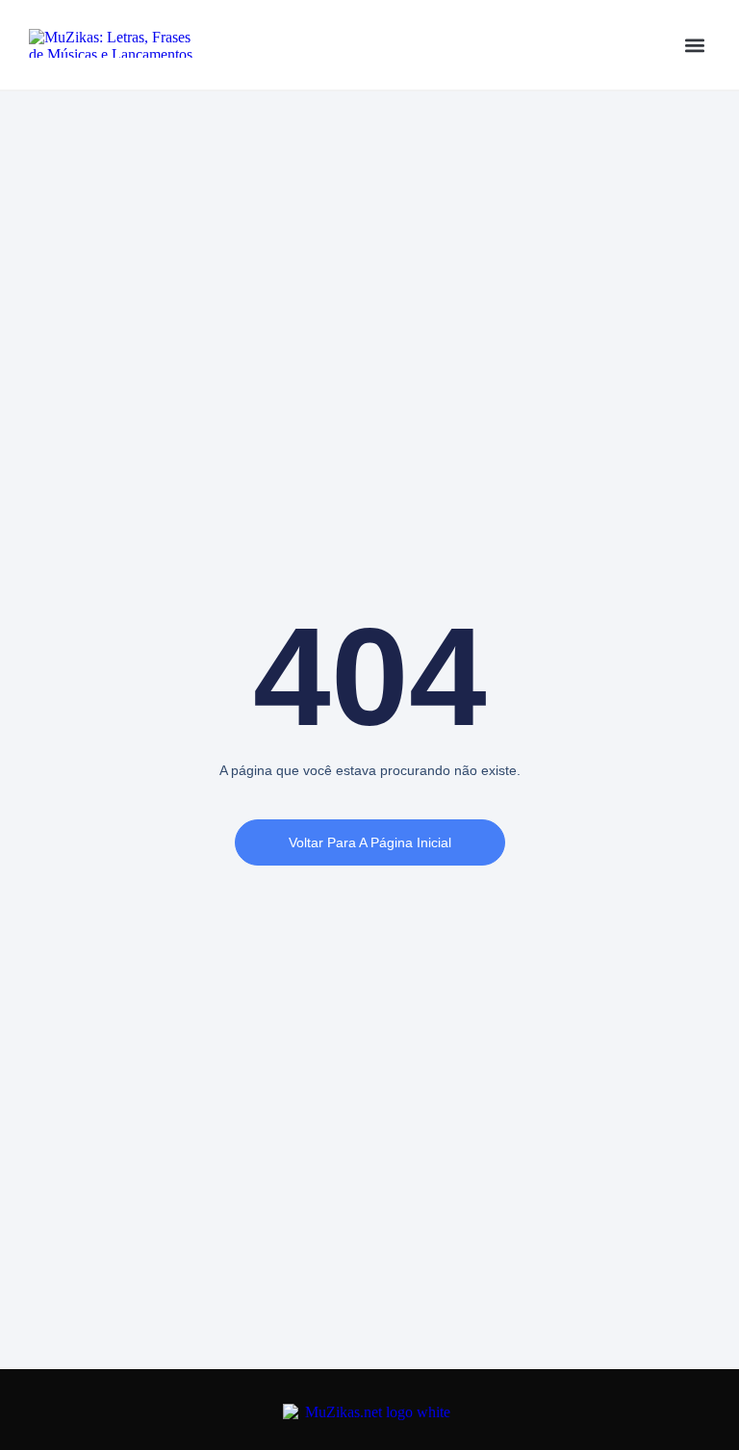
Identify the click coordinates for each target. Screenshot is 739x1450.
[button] (694, 45)
